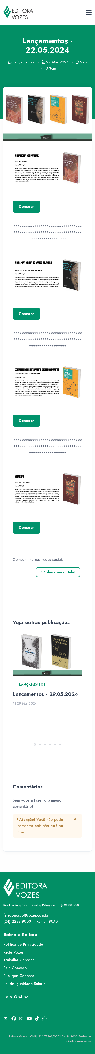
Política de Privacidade (23, 944)
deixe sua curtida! (61, 572)
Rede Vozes (13, 952)
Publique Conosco (18, 975)
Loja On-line (16, 997)
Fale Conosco (15, 968)
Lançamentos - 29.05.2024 (45, 694)
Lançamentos (32, 684)
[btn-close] (75, 819)
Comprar (26, 206)
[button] (35, 744)
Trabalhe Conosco (19, 960)
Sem (83, 62)
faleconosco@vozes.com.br (25, 915)
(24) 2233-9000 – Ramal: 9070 (30, 921)
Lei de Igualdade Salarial (24, 983)
